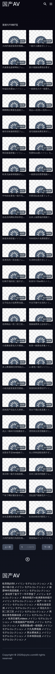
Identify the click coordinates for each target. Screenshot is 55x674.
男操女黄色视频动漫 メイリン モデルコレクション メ (27, 615)
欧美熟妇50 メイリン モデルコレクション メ (25, 583)
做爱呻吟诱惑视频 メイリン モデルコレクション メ (27, 590)
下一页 (47, 547)
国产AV (11, 4)
